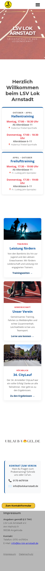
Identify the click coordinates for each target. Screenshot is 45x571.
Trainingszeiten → (22, 272)
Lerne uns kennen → (22, 336)
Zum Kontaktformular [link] (18, 505)
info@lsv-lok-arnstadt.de (24, 543)
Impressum (9, 554)
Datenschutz (26, 554)
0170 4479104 (20, 480)
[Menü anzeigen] (38, 4)
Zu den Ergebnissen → (22, 395)
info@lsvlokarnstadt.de (25, 486)
